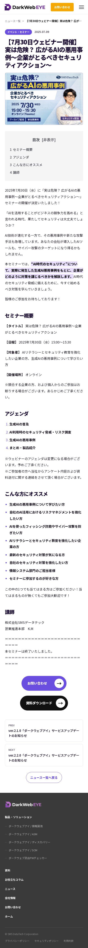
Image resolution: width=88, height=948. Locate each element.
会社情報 (10, 898)
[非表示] (49, 139)
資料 (7, 870)
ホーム (9, 916)
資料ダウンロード (44, 703)
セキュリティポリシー (46, 940)
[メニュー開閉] (81, 7)
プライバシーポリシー (17, 940)
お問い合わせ (62, 7)
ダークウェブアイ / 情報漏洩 (26, 826)
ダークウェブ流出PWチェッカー (28, 858)
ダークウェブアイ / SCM (23, 850)
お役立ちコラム (14, 880)
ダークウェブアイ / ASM (23, 834)
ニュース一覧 (13, 21)
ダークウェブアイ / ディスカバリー (29, 842)
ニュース (10, 889)
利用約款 (68, 940)
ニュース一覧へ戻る (44, 777)
